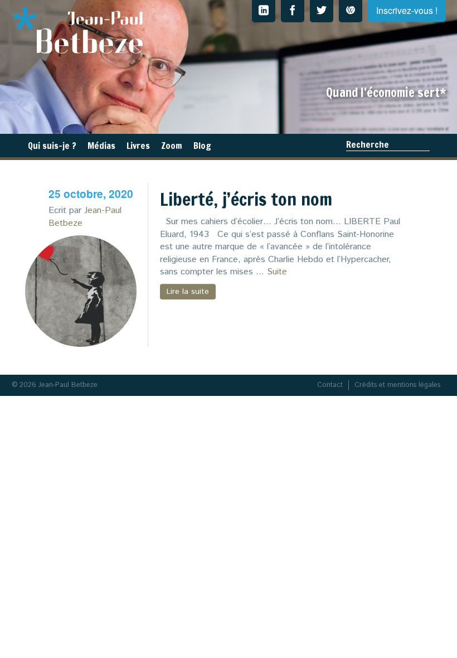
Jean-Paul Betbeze (84, 216)
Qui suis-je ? (52, 145)
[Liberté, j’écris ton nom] (81, 291)
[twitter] (321, 11)
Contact (330, 385)
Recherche (367, 144)
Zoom (171, 145)
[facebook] (292, 11)
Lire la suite (188, 291)
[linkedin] (263, 11)
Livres (138, 145)
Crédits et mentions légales (397, 385)
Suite (277, 271)
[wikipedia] (350, 11)
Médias (101, 145)
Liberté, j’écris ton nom (246, 199)
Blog (202, 145)
